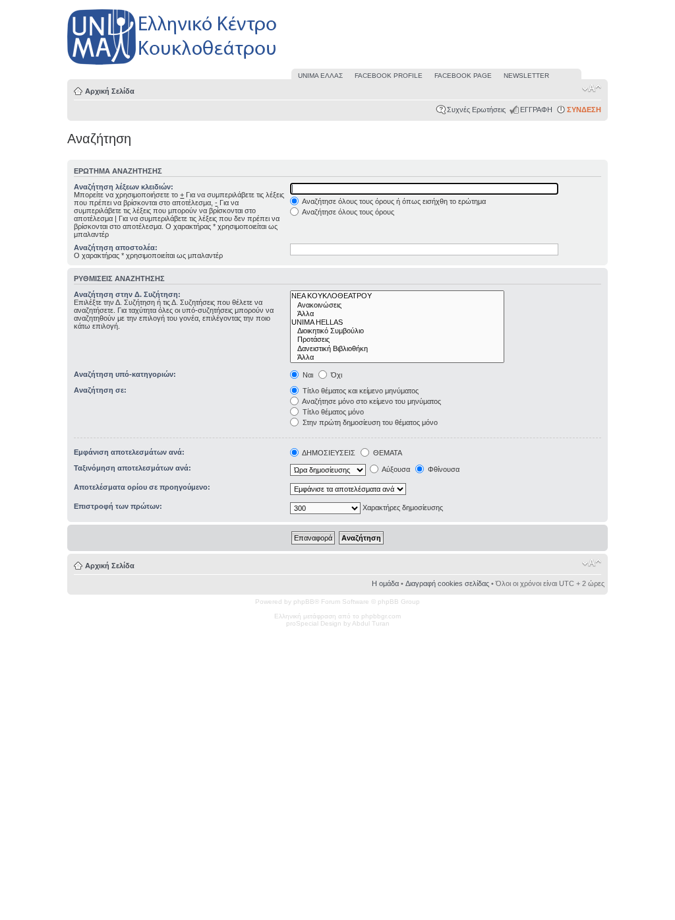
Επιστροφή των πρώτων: (118, 506)
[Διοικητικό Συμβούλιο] (397, 331)
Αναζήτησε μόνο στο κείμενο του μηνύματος (371, 401)
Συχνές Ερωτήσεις (476, 110)
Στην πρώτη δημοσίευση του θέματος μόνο (369, 422)
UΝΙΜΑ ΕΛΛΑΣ (320, 75)
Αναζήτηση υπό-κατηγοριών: (125, 374)
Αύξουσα (395, 469)
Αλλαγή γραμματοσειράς (591, 88)
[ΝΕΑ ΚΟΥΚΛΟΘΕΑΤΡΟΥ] (397, 296)
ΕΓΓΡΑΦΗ (536, 110)
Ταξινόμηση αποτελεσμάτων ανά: (132, 468)
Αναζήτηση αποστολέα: (116, 247)
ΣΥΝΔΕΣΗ (584, 110)
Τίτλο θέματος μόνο (332, 412)
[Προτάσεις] (397, 339)
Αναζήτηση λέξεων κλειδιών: (123, 187)
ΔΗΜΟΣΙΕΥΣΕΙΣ (328, 453)
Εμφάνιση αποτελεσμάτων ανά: (129, 452)
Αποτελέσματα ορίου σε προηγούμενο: (142, 487)
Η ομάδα (385, 583)
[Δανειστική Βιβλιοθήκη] (397, 349)
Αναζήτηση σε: (100, 390)
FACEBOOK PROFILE (389, 75)
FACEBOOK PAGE (463, 75)
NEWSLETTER (526, 75)
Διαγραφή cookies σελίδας (447, 583)
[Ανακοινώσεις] (397, 305)
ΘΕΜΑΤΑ (386, 453)
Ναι (307, 375)
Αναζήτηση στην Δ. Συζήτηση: (127, 294)
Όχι (335, 375)
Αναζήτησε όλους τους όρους (347, 212)
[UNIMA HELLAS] (397, 322)
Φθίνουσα (442, 469)
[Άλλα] (397, 314)
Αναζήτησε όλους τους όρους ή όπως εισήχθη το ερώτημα (393, 201)
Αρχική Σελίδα (109, 91)
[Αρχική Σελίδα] (172, 65)
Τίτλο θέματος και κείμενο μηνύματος (360, 391)
